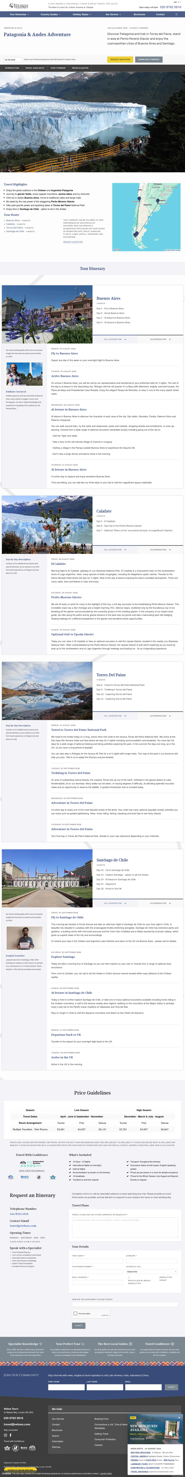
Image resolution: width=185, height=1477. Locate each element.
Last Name (92, 1382)
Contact (56, 1424)
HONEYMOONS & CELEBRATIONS (145, 1467)
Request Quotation (73, 242)
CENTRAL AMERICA (139, 1456)
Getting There (101, 1433)
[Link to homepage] (18, 6)
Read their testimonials (32, 1171)
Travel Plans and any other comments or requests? (100, 1215)
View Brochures (137, 1438)
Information (57, 1441)
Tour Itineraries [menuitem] (18, 14)
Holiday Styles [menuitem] (80, 14)
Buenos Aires (13, 220)
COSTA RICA (150, 1460)
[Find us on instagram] (5, 1436)
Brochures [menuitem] (139, 14)
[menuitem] (176, 14)
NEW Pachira (169, 1460)
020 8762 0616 (170, 7)
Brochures (57, 1430)
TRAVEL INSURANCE (139, 1471)
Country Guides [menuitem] (49, 14)
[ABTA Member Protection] (25, 1178)
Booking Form (102, 1418)
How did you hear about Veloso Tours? (92, 1299)
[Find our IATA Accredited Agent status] (7, 1450)
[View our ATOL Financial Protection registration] (15, 1450)
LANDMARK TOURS (139, 1464)
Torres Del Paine (14, 228)
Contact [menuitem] (160, 14)
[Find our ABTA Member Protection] (24, 1450)
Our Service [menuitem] (112, 14)
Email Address (80, 1277)
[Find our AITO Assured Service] (32, 1450)
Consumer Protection (105, 1439)
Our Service (58, 1418)
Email (128, 1382)
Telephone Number (82, 1267)
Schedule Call (133, 1267)
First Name (78, 1256)
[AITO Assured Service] (11, 1178)
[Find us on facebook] (10, 1436)
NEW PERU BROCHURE (141, 1452)
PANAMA (134, 1460)
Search (55, 1435)
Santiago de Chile (15, 231)
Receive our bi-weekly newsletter (139, 1282)
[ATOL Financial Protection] (39, 1178)
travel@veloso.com (23, 1226)
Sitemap (56, 1446)
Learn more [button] (106, 1474)
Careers (99, 1444)
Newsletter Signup (165, 1279)
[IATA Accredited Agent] (53, 1178)
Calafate (10, 224)
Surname (131, 1256)
